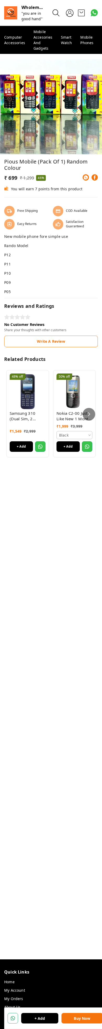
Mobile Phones (86, 40)
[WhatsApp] (86, 177)
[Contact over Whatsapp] (94, 12)
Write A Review (51, 341)
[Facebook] (95, 177)
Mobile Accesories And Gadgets (43, 40)
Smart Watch (66, 40)
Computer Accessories (14, 40)
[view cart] (81, 13)
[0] (81, 13)
